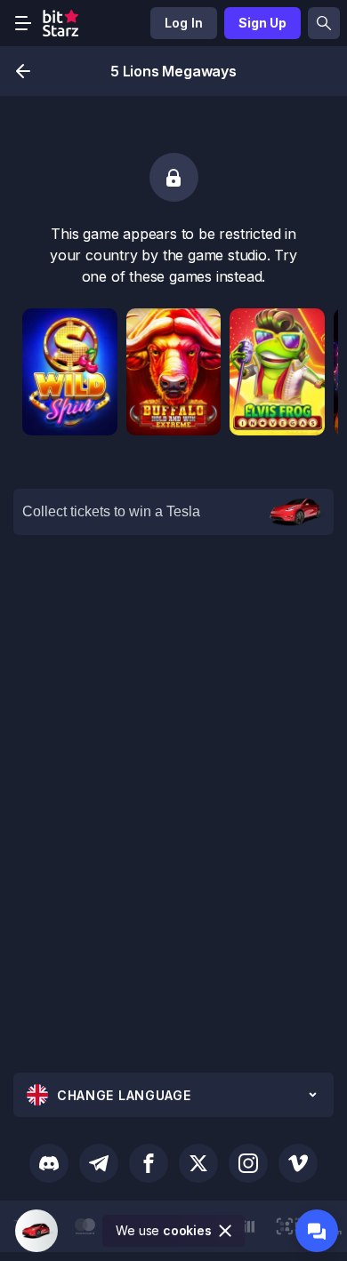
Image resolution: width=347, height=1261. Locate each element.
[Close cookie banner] (226, 1230)
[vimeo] (298, 1163)
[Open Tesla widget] (36, 1230)
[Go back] (23, 71)
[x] (198, 1163)
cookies (187, 1230)
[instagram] (248, 1163)
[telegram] (98, 1163)
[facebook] (148, 1163)
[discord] (49, 1163)
